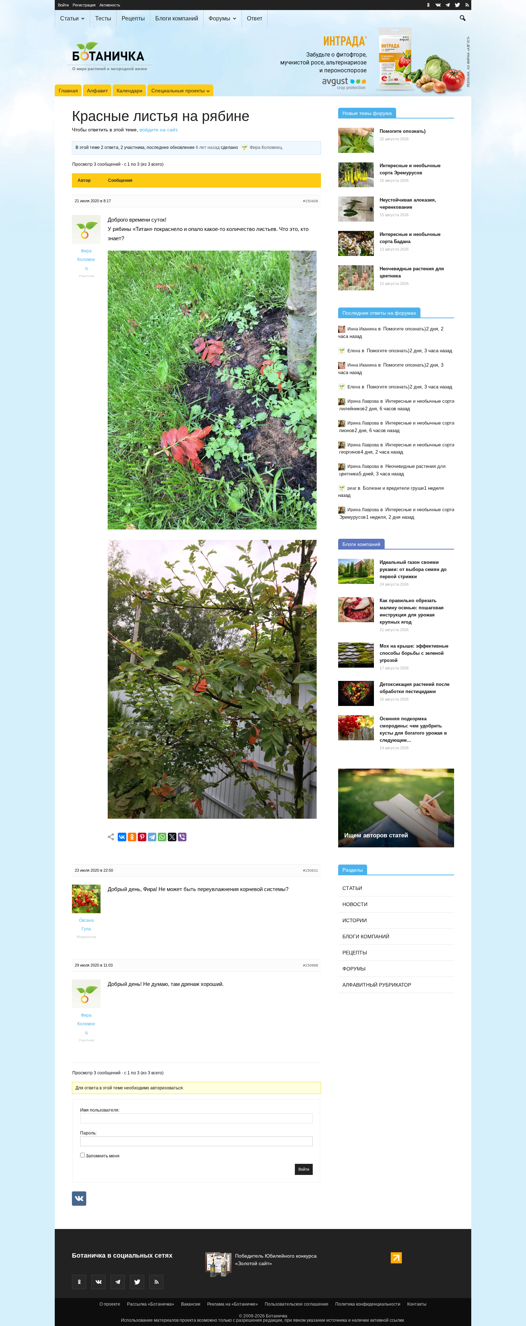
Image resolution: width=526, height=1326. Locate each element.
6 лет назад (208, 147)
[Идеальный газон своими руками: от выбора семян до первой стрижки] (356, 571)
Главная (68, 90)
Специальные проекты (178, 90)
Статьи (69, 18)
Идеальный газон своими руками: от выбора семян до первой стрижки (413, 569)
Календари (129, 90)
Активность (109, 5)
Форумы (219, 18)
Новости (354, 904)
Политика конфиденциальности (367, 1304)
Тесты (103, 18)
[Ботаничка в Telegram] (447, 5)
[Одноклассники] (132, 837)
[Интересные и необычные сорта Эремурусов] (356, 174)
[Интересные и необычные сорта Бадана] (356, 243)
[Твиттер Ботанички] (457, 5)
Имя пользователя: (100, 1110)
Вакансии (190, 1304)
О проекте (109, 1304)
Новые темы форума (367, 113)
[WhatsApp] (162, 837)
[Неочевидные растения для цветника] (356, 277)
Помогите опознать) (402, 131)
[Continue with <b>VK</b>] (79, 1198)
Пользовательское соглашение (296, 1304)
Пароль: (88, 1133)
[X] (172, 837)
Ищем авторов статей (376, 835)
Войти (63, 5)
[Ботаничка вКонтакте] (438, 5)
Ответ (254, 18)
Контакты (417, 1304)
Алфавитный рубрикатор (376, 985)
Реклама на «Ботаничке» (232, 1304)
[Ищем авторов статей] (396, 808)
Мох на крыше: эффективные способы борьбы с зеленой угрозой (414, 653)
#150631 (310, 870)
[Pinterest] (142, 837)
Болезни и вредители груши (393, 488)
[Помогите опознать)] (356, 140)
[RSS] (467, 5)
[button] (462, 19)
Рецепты (133, 18)
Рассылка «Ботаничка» (150, 1304)
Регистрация (84, 5)
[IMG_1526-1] (212, 817)
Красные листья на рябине (160, 116)
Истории (354, 920)
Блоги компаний (176, 18)
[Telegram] (152, 837)
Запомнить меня (103, 1155)
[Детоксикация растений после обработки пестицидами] (356, 693)
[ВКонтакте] (122, 837)
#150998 (310, 965)
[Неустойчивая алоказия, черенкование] (356, 209)
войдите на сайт (158, 129)
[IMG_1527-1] (212, 527)
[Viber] (182, 837)
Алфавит (97, 90)
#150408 (310, 201)
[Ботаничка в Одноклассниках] (428, 5)
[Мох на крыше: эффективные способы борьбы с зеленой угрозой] (356, 655)
